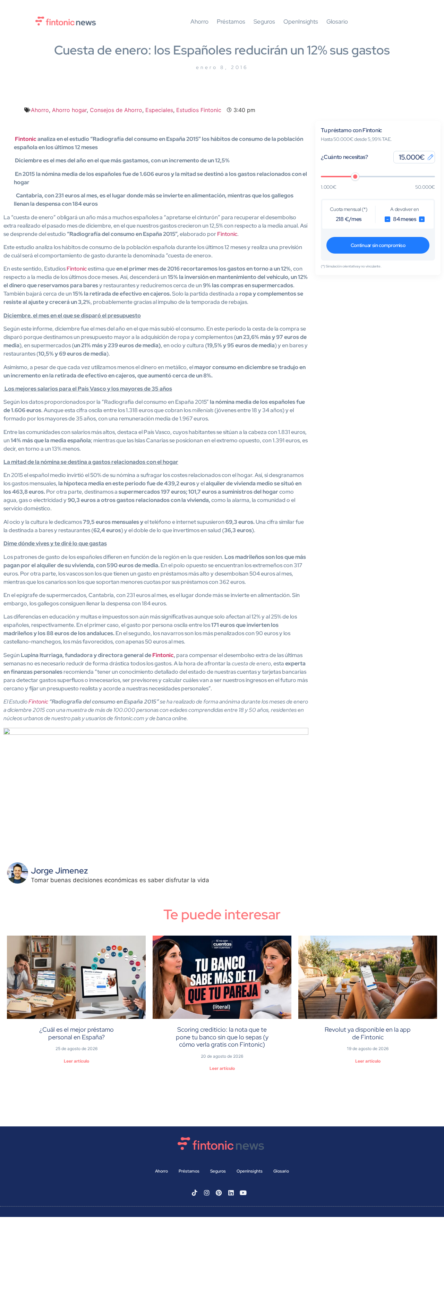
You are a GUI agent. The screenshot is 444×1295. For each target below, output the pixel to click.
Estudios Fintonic (198, 110)
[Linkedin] (231, 1193)
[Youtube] (243, 1193)
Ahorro (199, 21)
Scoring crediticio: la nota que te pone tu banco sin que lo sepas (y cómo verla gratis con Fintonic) (222, 1036)
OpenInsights (300, 21)
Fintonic (25, 139)
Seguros (264, 21)
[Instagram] (207, 1193)
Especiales (159, 110)
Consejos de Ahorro (116, 110)
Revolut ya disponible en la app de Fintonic (368, 1033)
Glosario (337, 21)
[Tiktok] (194, 1193)
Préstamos (231, 21)
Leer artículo (76, 1061)
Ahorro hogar (69, 110)
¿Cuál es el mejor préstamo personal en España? (76, 1033)
